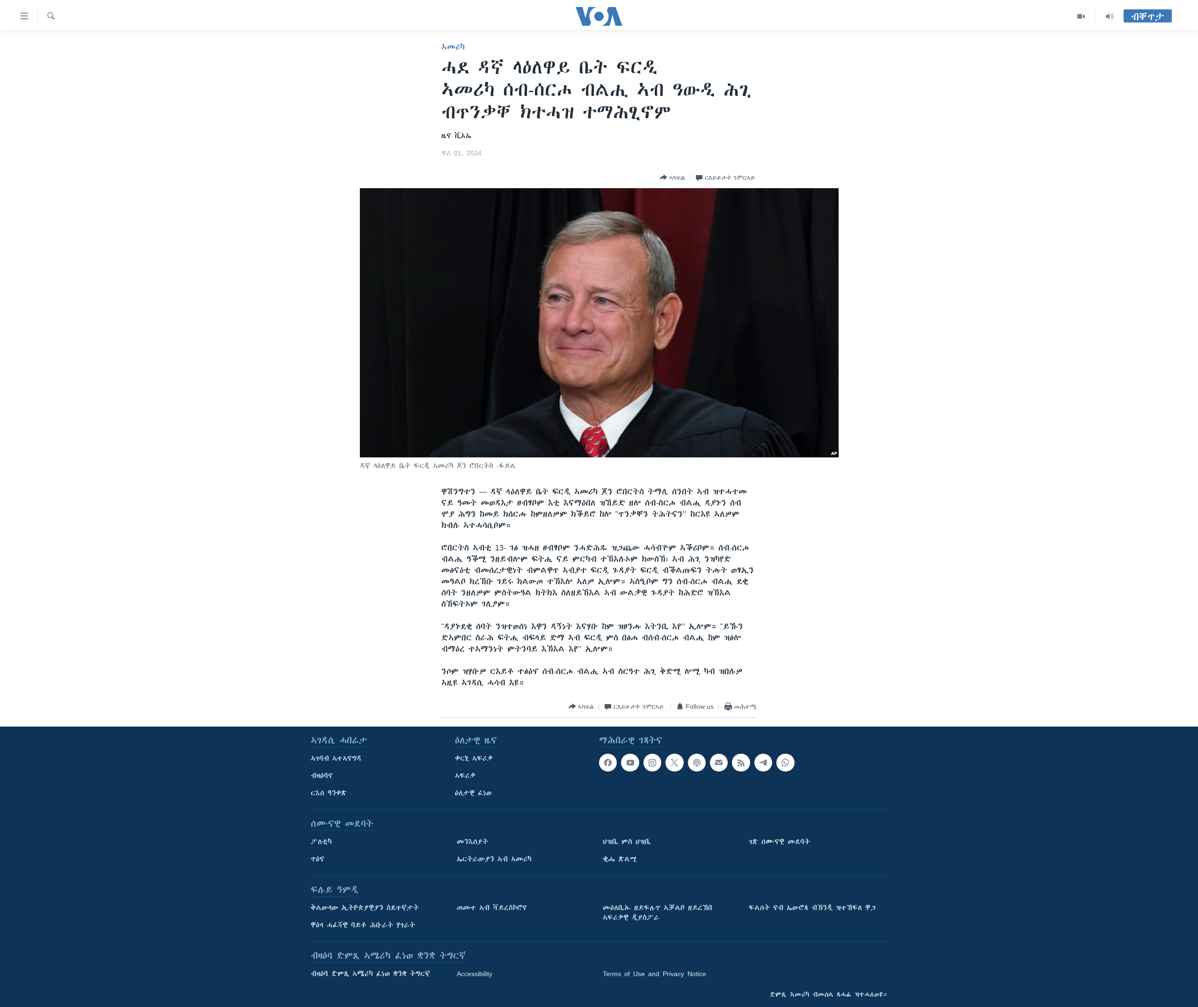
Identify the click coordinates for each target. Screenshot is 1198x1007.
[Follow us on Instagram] (652, 763)
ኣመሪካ (453, 46)
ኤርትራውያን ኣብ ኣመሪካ (494, 859)
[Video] (1081, 16)
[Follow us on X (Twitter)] (674, 763)
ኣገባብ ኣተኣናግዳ (336, 758)
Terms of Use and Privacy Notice (654, 974)
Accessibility (474, 974)
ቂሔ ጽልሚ (620, 859)
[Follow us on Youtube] (630, 763)
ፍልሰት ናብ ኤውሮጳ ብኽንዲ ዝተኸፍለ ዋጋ (812, 908)
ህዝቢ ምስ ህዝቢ (627, 842)
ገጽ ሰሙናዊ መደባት (779, 842)
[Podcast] (697, 763)
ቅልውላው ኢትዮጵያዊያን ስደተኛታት (365, 908)
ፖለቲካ (321, 842)
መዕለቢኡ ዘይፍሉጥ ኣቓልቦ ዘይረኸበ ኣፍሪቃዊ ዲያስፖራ (657, 913)
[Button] (672, 177)
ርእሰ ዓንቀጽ (329, 793)
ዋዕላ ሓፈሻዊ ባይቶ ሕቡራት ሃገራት (363, 925)
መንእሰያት (472, 842)
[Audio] (1110, 16)
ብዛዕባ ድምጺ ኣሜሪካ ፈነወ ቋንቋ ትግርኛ (370, 974)
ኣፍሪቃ (465, 776)
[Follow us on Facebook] (608, 763)
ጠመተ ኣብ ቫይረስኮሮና (492, 908)
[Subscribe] (719, 763)
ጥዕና (317, 859)
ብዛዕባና (322, 776)
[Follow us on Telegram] (763, 763)
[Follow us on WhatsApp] (785, 763)
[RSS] (741, 763)
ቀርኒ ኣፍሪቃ (474, 758)
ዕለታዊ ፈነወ (473, 793)
